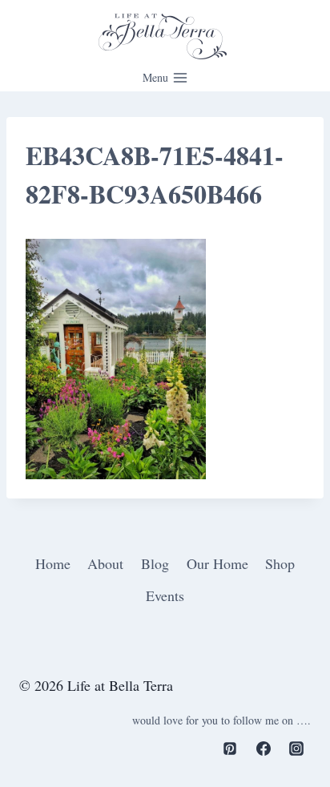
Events (165, 595)
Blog (155, 563)
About (105, 563)
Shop (280, 563)
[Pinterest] (229, 748)
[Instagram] (296, 748)
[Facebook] (263, 748)
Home (52, 563)
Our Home (217, 563)
